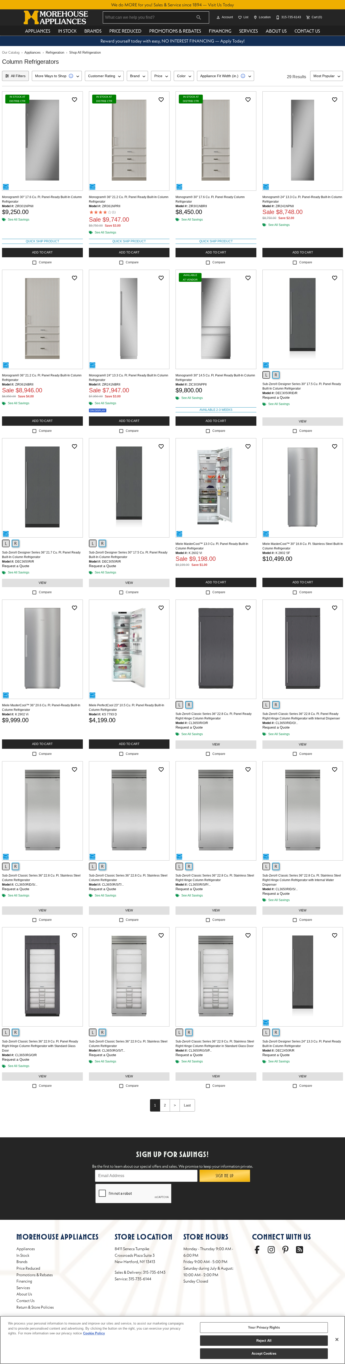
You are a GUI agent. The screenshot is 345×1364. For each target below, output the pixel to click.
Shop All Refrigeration (85, 52)
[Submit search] (199, 17)
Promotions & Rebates (175, 31)
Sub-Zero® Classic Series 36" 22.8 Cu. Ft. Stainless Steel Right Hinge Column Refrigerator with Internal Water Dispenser (301, 880)
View (302, 421)
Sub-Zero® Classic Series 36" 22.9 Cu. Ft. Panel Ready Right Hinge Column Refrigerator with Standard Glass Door (40, 1046)
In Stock (67, 31)
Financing (220, 31)
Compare (45, 262)
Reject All (264, 1340)
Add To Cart (42, 252)
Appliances (37, 31)
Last (187, 1105)
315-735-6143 (154, 1272)
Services (248, 31)
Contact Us (307, 31)
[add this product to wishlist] (74, 100)
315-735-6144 (140, 1278)
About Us (276, 31)
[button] (218, 17)
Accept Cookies (264, 1353)
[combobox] (57, 76)
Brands (93, 31)
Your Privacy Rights (264, 1327)
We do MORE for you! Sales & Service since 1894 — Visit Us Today (172, 5)
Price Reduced (125, 31)
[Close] (336, 1339)
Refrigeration (55, 52)
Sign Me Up (225, 1175)
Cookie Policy (94, 1333)
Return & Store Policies (35, 1307)
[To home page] (55, 17)
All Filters (18, 76)
